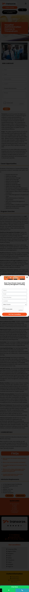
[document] (14, 296)
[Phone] (22, 590)
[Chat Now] (9, 590)
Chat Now (14, 587)
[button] (27, 277)
